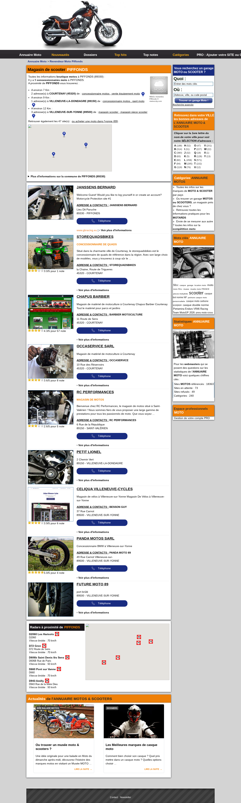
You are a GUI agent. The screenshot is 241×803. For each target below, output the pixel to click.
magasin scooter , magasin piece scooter (122, 112)
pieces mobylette (180, 294)
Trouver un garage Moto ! (193, 100)
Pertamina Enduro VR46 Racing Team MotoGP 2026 (190, 310)
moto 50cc (177, 289)
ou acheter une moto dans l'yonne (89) (95, 121)
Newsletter (125, 797)
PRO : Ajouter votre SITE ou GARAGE (211, 55)
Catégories (181, 55)
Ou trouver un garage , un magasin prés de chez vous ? (193, 202)
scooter (196, 292)
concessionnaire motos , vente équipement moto (111, 93)
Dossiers (90, 55)
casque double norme (196, 304)
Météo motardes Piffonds (156, 98)
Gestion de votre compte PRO (192, 418)
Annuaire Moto (30, 55)
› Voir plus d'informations (115, 230)
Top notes (150, 55)
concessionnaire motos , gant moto (123, 101)
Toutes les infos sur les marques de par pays (192, 191)
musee (186, 289)
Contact (114, 797)
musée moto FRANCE (199, 289)
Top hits (120, 55)
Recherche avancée (183, 105)
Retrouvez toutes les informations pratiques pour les (191, 213)
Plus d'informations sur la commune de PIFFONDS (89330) (68, 176)
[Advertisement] (177, 28)
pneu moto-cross (204, 313)
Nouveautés (60, 55)
